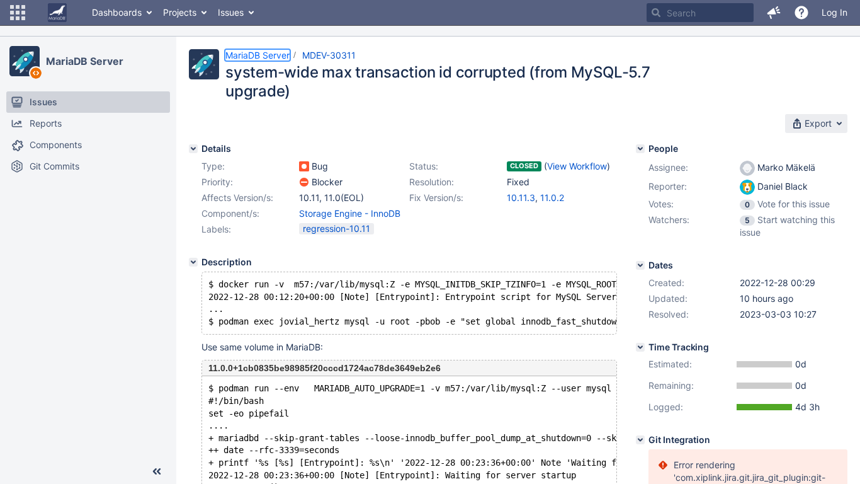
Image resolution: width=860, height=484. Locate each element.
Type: (213, 166)
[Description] (193, 262)
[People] (640, 148)
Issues (231, 12)
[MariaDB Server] (24, 61)
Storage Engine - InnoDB (349, 213)
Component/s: (230, 213)
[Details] (193, 148)
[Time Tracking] (640, 347)
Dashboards (117, 12)
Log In (834, 12)
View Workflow (577, 166)
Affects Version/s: (237, 197)
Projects (179, 12)
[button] (17, 12)
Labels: (216, 229)
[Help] (801, 12)
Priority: (217, 181)
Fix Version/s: (436, 197)
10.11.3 (521, 197)
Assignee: (668, 167)
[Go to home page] (57, 12)
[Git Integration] (640, 439)
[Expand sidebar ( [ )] (157, 471)
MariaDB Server (84, 61)
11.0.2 (552, 197)
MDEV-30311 (329, 55)
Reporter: (667, 186)
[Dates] (640, 265)
